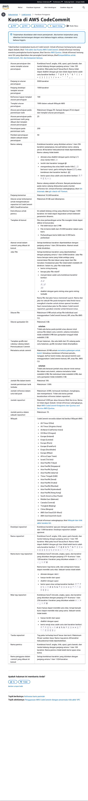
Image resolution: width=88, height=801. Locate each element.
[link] (42, 14)
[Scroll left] (16, 7)
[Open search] (84, 7)
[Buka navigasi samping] (3, 14)
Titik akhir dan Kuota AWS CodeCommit (41, 49)
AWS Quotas (56, 52)
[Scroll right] (74, 7)
